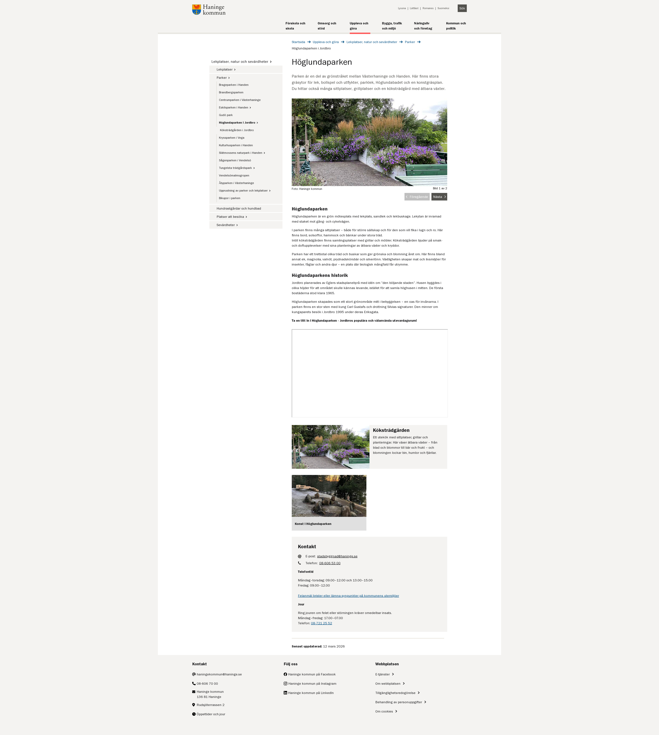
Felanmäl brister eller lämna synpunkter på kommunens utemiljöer (348, 595)
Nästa (437, 196)
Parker (410, 42)
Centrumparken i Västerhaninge (240, 99)
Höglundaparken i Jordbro (237, 122)
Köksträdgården (391, 430)
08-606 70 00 (207, 683)
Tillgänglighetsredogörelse (395, 692)
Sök (462, 8)
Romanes (428, 8)
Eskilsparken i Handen (233, 107)
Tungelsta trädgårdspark (235, 167)
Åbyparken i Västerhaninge (236, 183)
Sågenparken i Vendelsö (235, 160)
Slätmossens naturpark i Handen (240, 152)
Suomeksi (443, 8)
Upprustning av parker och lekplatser (243, 190)
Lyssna (402, 8)
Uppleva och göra (326, 42)
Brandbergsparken (231, 92)
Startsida (298, 42)
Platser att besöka (230, 216)
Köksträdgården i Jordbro (237, 130)
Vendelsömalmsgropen (234, 175)
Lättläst (414, 8)
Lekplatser (225, 69)
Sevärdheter (226, 225)
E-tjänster (382, 674)
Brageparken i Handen (233, 84)
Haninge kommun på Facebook (312, 674)
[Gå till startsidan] (209, 13)
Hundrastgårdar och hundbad (239, 208)
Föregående (419, 196)
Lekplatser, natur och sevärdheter (371, 42)
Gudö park (226, 115)
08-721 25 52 (321, 623)
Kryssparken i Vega (231, 137)
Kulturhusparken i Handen (236, 145)
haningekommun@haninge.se (219, 674)
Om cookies (384, 711)
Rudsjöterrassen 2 (210, 705)
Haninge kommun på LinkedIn (311, 692)
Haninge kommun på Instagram (312, 683)
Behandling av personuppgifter (398, 702)
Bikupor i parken (229, 198)
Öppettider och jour (211, 714)
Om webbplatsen (388, 683)
